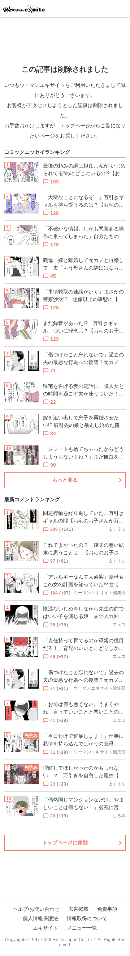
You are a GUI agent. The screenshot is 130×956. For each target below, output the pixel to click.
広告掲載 (78, 909)
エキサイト (45, 928)
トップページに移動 (65, 842)
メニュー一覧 (82, 928)
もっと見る (65, 480)
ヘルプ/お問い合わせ (36, 909)
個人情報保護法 (40, 918)
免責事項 (107, 909)
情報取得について (87, 918)
